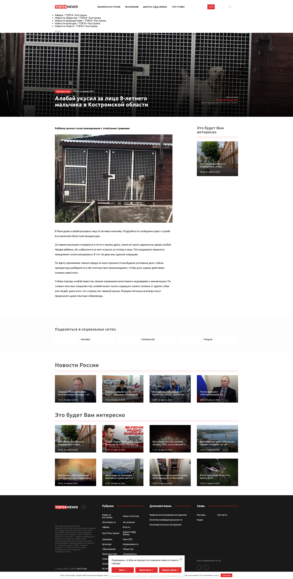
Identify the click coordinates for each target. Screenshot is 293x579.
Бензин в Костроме (109, 7)
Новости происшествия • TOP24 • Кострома (80, 20)
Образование (109, 549)
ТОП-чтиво (178, 7)
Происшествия (109, 554)
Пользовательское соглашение (165, 524)
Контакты (222, 515)
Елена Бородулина (227, 99)
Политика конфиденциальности (166, 520)
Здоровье (107, 539)
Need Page (82, 568)
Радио (200, 520)
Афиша (105, 527)
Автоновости (109, 522)
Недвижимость (131, 544)
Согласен (226, 575)
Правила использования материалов (168, 515)
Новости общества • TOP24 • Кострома (78, 17)
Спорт (105, 559)
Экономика (107, 564)
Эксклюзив (131, 7)
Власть (126, 527)
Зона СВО (127, 539)
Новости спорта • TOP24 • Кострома (76, 26)
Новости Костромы (107, 516)
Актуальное (129, 522)
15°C (211, 6)
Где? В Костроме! (110, 533)
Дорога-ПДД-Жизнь (155, 7)
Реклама (201, 515)
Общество (128, 549)
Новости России (131, 516)
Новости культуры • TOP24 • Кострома (77, 23)
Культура (106, 544)
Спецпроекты (130, 554)
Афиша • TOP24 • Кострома (71, 15)
